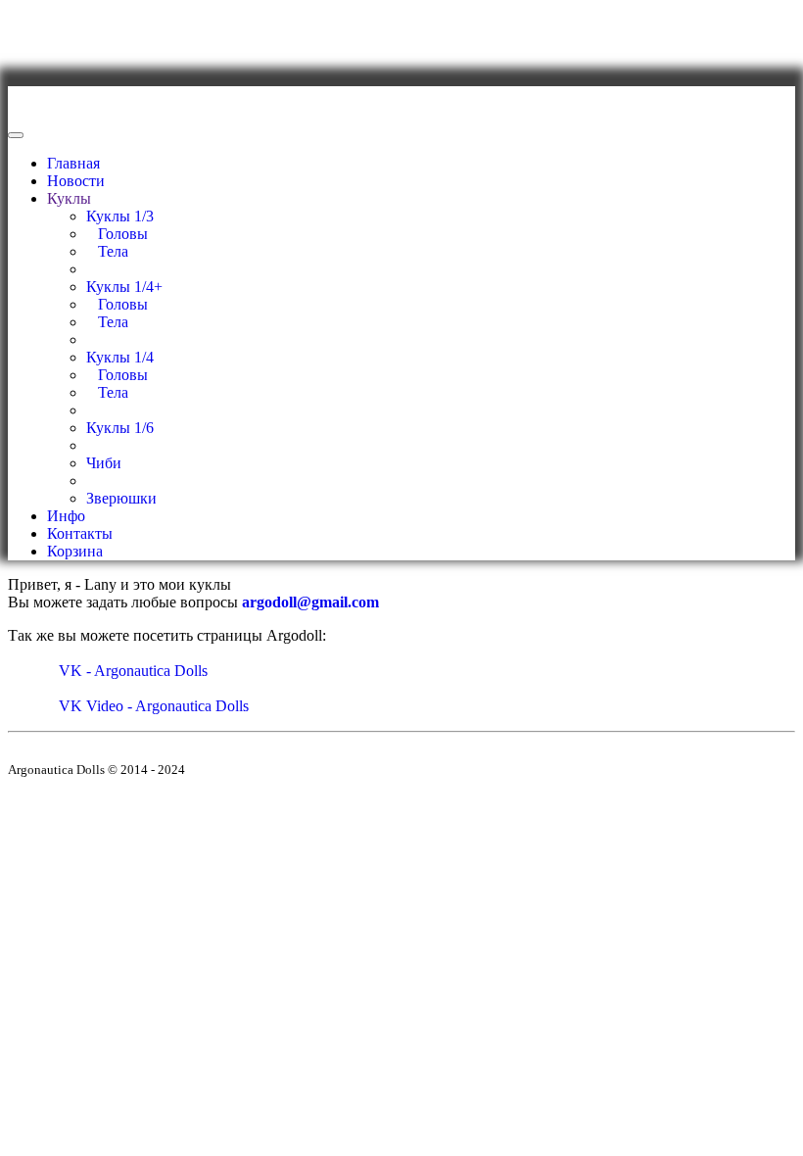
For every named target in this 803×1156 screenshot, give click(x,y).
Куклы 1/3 (120, 216)
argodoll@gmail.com (310, 602)
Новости (76, 180)
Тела (107, 251)
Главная (73, 163)
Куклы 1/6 (120, 427)
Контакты (80, 533)
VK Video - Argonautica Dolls (152, 706)
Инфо (66, 515)
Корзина (75, 551)
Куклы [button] (69, 198)
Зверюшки (121, 498)
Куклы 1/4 (120, 357)
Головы (117, 233)
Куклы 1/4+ (124, 286)
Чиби (103, 463)
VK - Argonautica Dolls (131, 670)
